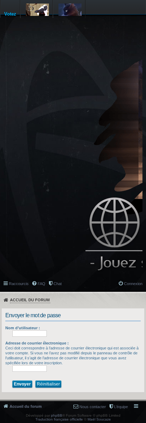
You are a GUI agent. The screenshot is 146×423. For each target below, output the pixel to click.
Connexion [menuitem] (133, 284)
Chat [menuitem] (58, 284)
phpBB (56, 415)
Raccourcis (19, 284)
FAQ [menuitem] (41, 284)
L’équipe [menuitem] (121, 407)
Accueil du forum (30, 300)
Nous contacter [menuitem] (92, 407)
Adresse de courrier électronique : (37, 343)
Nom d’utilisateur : (22, 328)
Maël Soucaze (99, 419)
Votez (10, 14)
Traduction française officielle (59, 419)
